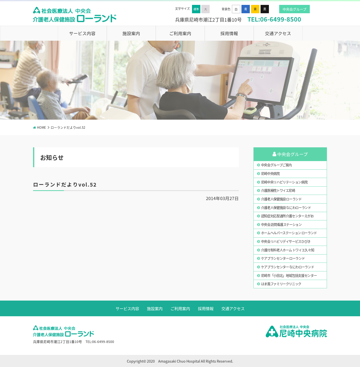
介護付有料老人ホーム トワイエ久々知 (287, 249)
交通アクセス (278, 33)
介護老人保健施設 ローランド (281, 198)
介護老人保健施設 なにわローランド (286, 207)
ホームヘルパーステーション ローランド (289, 232)
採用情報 (229, 33)
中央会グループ (294, 9)
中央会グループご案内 (276, 164)
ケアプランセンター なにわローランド (287, 266)
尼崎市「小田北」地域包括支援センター (289, 275)
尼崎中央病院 (270, 173)
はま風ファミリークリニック (281, 283)
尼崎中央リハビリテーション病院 (284, 181)
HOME (41, 127)
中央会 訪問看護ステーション (281, 224)
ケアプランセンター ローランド (283, 258)
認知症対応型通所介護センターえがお (287, 215)
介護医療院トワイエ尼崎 (278, 190)
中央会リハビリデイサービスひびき (286, 241)
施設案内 (131, 33)
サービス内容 (82, 33)
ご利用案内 (180, 33)
